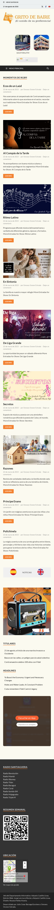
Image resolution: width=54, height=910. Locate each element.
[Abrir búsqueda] (48, 68)
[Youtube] (49, 6)
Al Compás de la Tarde (16, 153)
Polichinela (9, 531)
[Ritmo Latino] (27, 199)
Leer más (7, 111)
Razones (8, 468)
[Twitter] (42, 6)
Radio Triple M (9, 797)
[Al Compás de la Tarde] (27, 134)
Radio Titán (8, 782)
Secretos (8, 404)
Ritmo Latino (10, 217)
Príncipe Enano (12, 501)
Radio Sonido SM (10, 791)
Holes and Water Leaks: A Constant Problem (23, 684)
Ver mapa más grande (11, 885)
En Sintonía (9, 281)
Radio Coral (8, 788)
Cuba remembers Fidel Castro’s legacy (20, 689)
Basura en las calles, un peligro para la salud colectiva (26, 658)
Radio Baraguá (9, 785)
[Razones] (27, 450)
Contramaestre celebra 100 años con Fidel (22, 662)
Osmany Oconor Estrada (32, 89)
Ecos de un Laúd (12, 85)
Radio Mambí (9, 776)
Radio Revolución (10, 773)
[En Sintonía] (27, 263)
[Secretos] (27, 386)
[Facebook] (45, 6)
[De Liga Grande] (27, 324)
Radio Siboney (9, 779)
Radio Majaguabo (10, 794)
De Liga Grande (12, 342)
